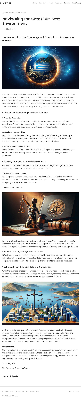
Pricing (50, 3)
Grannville (5, 3)
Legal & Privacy (74, 391)
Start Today (76, 3)
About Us (58, 3)
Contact (67, 3)
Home (35, 3)
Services (42, 3)
